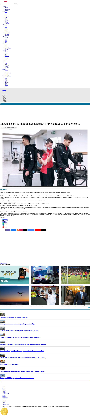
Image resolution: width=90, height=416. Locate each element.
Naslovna (4, 6)
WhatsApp (6, 223)
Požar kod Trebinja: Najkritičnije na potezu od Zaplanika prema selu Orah (22, 351)
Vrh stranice (3, 384)
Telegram (5, 222)
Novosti (3, 11)
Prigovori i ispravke (3, 263)
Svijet (3, 96)
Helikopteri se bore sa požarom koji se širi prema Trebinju (17, 324)
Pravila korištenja (5, 397)
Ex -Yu (3, 95)
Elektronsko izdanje (5, 404)
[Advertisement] (45, 112)
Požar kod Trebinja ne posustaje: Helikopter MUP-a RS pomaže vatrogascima (23, 344)
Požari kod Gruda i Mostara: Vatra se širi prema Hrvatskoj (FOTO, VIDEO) (23, 357)
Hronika (3, 97)
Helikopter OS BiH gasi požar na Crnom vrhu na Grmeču (17, 378)
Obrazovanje (4, 94)
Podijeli (3, 217)
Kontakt (3, 395)
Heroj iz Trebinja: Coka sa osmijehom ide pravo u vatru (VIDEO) (19, 330)
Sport (3, 24)
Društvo (3, 93)
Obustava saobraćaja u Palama (9, 364)
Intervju (3, 99)
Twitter (3, 402)
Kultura (3, 389)
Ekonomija (4, 36)
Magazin (3, 60)
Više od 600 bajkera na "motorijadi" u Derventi (14, 317)
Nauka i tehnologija (5, 75)
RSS (3, 403)
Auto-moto (4, 69)
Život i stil (4, 50)
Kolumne (4, 100)
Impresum (4, 399)
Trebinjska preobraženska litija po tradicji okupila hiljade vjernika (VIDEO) (22, 371)
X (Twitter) (6, 220)
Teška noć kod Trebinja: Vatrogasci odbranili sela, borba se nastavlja (20, 337)
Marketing (4, 396)
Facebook (6, 219)
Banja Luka (4, 98)
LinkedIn (5, 224)
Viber (5, 221)
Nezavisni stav (4, 101)
